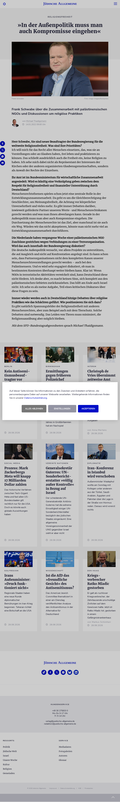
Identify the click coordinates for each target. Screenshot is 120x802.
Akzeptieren (88, 408)
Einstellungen (62, 408)
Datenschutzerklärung (35, 398)
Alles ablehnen (34, 408)
